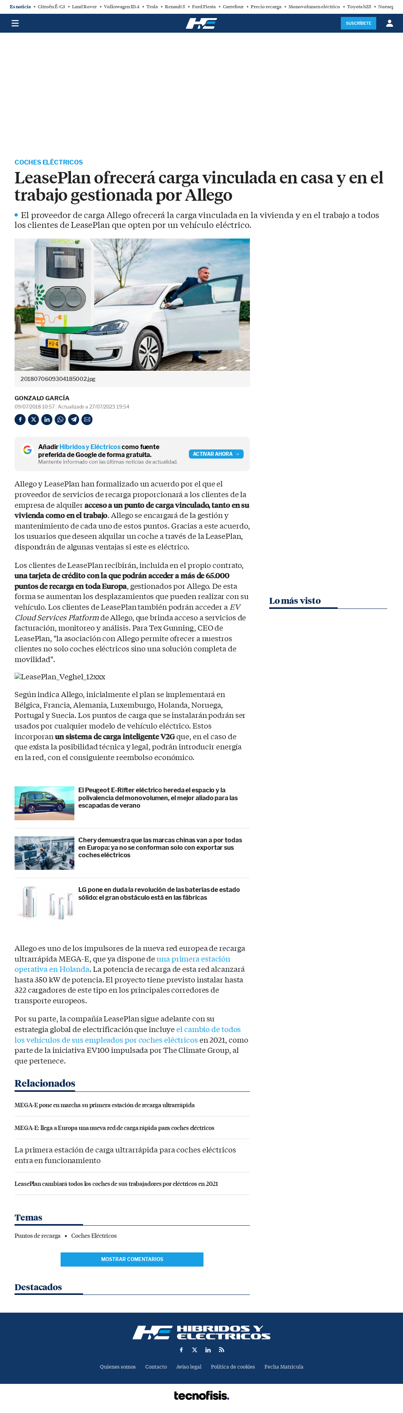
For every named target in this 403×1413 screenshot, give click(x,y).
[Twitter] (33, 419)
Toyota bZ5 (359, 6)
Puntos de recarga (38, 1235)
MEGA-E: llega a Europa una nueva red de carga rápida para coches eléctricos (114, 1127)
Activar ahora (213, 454)
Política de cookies (233, 1367)
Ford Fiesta (204, 6)
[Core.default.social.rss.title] (221, 1349)
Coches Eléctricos (49, 162)
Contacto (156, 1367)
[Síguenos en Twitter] (195, 1349)
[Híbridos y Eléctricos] (201, 1332)
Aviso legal (189, 1367)
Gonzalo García (42, 398)
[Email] (86, 419)
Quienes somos (118, 1367)
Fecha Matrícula (283, 1367)
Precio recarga (266, 6)
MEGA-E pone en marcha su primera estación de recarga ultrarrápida (105, 1104)
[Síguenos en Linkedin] (208, 1349)
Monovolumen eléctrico (314, 6)
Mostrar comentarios (132, 1259)
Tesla (152, 6)
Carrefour (233, 6)
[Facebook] (20, 419)
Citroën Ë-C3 (51, 6)
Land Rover (84, 6)
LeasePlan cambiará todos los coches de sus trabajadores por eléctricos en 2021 (116, 1183)
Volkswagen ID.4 (121, 6)
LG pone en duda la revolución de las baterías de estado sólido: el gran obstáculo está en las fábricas (159, 893)
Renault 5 (175, 6)
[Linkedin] (46, 419)
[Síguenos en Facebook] (181, 1349)
